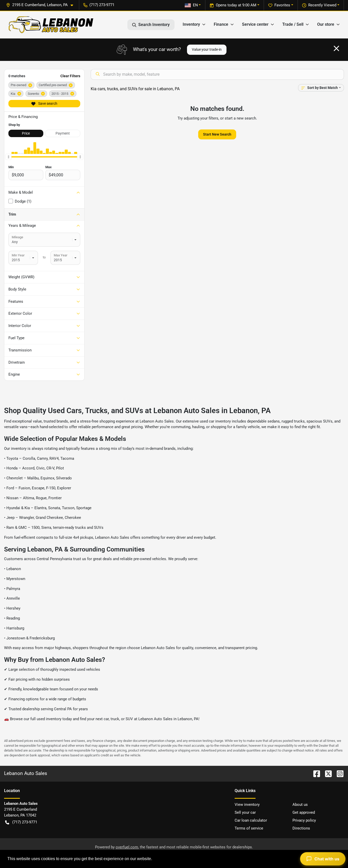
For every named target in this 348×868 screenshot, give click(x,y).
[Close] (336, 48)
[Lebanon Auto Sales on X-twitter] (326, 773)
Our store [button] (325, 24)
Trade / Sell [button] (292, 24)
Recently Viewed (322, 5)
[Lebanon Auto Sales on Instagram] (338, 773)
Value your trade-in (207, 49)
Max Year (60, 255)
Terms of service (249, 828)
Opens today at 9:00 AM (236, 5)
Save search (47, 103)
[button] (41, 5)
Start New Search (217, 134)
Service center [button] (255, 24)
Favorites (282, 5)
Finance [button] (221, 24)
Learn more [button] (164, 859)
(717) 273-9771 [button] (101, 5)
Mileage (17, 237)
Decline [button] (297, 859)
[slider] (8, 157)
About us (300, 804)
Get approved (303, 812)
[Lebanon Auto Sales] (51, 25)
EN (195, 5)
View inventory (247, 804)
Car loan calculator (251, 820)
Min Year (18, 255)
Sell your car (245, 812)
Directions (301, 828)
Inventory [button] (191, 24)
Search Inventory (154, 24)
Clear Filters (70, 76)
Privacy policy (304, 820)
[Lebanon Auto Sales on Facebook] (314, 773)
